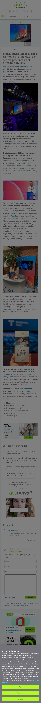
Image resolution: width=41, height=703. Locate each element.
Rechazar (20, 693)
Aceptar (20, 699)
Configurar (20, 687)
